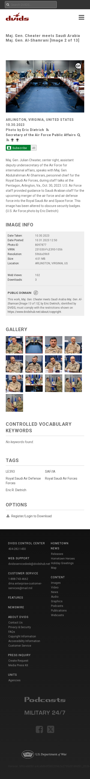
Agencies (14, 680)
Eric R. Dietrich (16, 490)
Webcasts (57, 615)
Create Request (18, 660)
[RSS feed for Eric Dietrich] (48, 130)
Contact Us (15, 622)
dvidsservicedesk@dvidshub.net (29, 564)
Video (54, 587)
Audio (54, 596)
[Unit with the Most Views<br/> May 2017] (18, 140)
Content (58, 577)
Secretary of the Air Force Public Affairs (41, 135)
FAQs (11, 631)
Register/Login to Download (31, 516)
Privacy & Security (19, 627)
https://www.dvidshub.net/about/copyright (34, 311)
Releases (57, 554)
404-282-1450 (17, 549)
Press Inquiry (19, 655)
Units (12, 674)
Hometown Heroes (63, 558)
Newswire (16, 607)
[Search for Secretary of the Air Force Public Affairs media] (79, 135)
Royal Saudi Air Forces (61, 478)
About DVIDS (18, 617)
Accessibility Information (24, 641)
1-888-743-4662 (18, 579)
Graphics (57, 601)
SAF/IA (50, 471)
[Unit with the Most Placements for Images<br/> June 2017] (13, 140)
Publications (59, 610)
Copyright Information (22, 636)
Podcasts (57, 606)
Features (15, 597)
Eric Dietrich (33, 130)
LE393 (10, 471)
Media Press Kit (18, 665)
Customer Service (19, 645)
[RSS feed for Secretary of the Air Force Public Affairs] (8, 140)
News (54, 592)
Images (56, 582)
